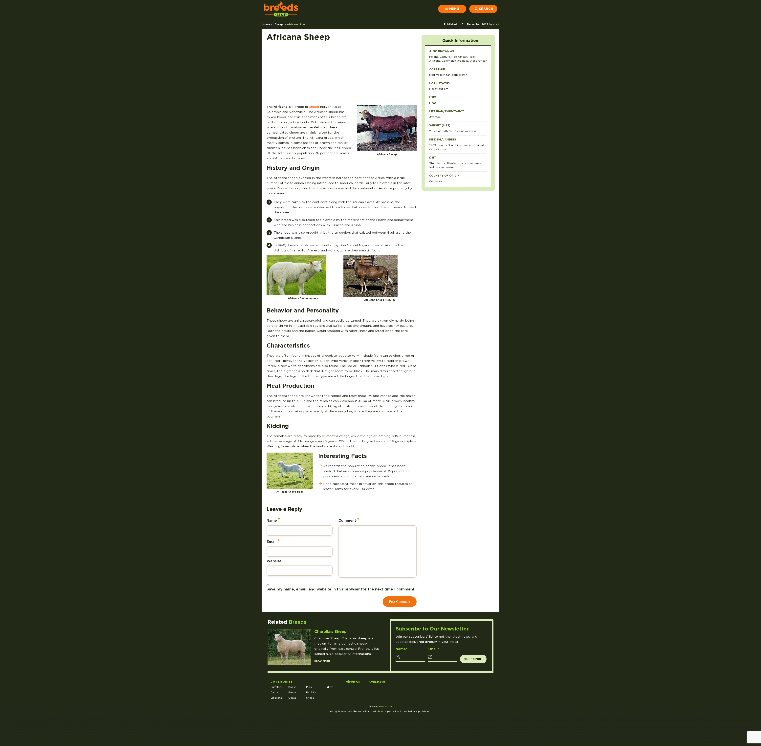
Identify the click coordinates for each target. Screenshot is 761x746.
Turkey (328, 687)
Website (274, 561)
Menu (454, 9)
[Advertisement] (342, 74)
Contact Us (377, 681)
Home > (267, 24)
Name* (401, 649)
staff (496, 24)
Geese (292, 692)
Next (379, 668)
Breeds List (385, 706)
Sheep (279, 24)
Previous (373, 668)
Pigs (309, 687)
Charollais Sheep (330, 631)
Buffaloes (277, 687)
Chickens (276, 697)
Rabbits (311, 692)
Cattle (274, 692)
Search (486, 9)
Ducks (292, 687)
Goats (292, 697)
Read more (322, 660)
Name (273, 520)
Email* (433, 649)
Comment (348, 520)
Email (273, 541)
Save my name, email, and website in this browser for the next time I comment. (341, 589)
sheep (314, 106)
